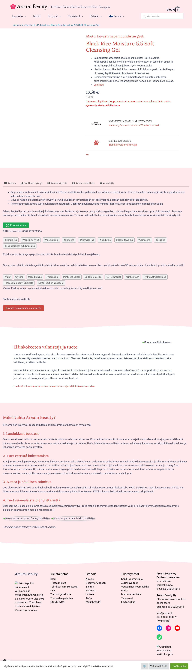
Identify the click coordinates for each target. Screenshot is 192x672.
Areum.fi (18, 25)
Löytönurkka (128, 601)
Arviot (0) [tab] (108, 183)
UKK (52, 590)
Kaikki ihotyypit (31, 240)
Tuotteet (30, 25)
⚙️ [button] (144, 666)
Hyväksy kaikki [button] (179, 666)
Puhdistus (43, 25)
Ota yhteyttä (57, 601)
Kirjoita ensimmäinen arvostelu (23, 308)
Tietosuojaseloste (60, 594)
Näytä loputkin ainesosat (50, 283)
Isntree (90, 594)
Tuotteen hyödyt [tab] (32, 183)
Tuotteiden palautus (61, 598)
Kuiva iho (69, 240)
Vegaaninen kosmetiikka (135, 586)
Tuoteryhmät (130, 574)
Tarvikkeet (127, 598)
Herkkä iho (11, 240)
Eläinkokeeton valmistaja (123, 144)
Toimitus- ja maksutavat (64, 586)
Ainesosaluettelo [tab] (84, 183)
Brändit (91, 574)
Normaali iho (87, 240)
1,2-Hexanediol (113, 277)
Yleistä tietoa (59, 574)
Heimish (90, 590)
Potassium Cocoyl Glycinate (19, 283)
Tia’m (89, 598)
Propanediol (52, 277)
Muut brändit (93, 601)
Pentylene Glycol (71, 277)
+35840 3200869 (167, 616)
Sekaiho (161, 240)
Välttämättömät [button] (158, 666)
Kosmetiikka (52, 240)
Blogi (53, 578)
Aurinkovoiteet (129, 582)
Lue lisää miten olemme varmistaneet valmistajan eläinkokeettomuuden (54, 386)
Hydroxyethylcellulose (155, 277)
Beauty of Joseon (96, 582)
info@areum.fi (164, 613)
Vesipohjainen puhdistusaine (20, 246)
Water (7, 277)
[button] (87, 155)
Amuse (90, 578)
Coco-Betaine (35, 277)
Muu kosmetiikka (131, 594)
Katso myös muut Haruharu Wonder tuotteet (134, 125)
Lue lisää (99, 84)
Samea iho (145, 240)
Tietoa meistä (58, 582)
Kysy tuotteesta (18, 225)
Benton (90, 586)
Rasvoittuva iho (125, 240)
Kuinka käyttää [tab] (58, 183)
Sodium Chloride (93, 277)
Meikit (124, 590)
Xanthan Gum (132, 277)
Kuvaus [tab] (11, 183)
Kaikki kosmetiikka (132, 578)
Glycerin (19, 277)
